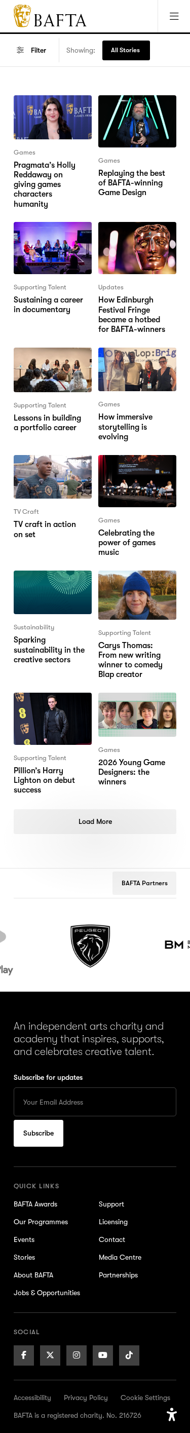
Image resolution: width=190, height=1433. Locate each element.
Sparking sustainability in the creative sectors (49, 589)
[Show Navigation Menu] (174, 16)
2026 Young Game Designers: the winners (131, 711)
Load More (95, 821)
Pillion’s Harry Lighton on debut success (44, 711)
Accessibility (32, 1397)
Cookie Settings (145, 1397)
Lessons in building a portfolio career (51, 359)
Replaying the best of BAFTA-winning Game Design (136, 113)
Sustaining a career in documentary (53, 234)
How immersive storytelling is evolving (125, 366)
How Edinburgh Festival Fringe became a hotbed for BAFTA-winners (135, 246)
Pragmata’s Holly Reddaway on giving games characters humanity (50, 119)
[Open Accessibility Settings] (172, 1415)
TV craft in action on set (50, 467)
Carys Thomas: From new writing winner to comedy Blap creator (137, 589)
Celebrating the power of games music (127, 473)
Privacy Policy (86, 1397)
